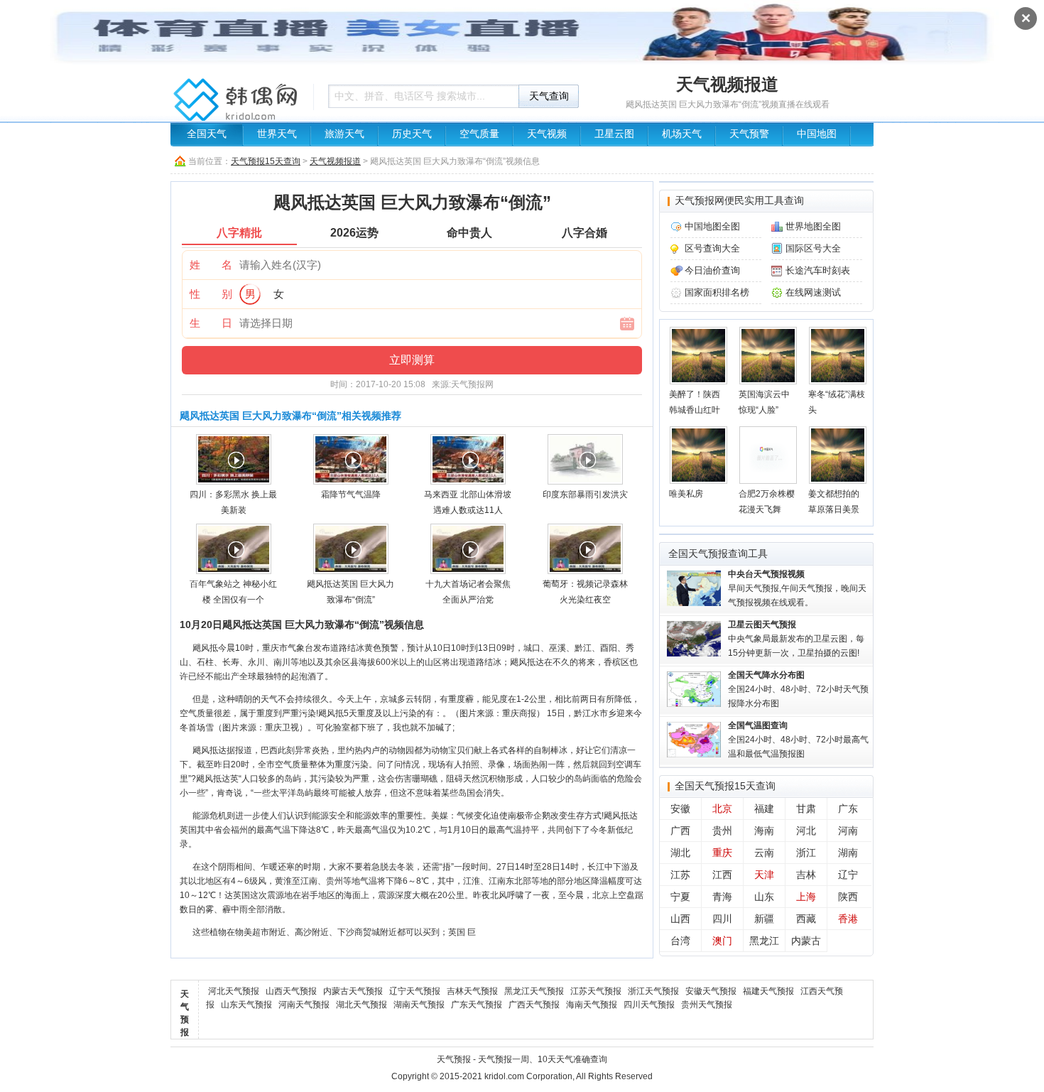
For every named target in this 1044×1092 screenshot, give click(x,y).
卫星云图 (614, 134)
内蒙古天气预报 (353, 991)
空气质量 (479, 134)
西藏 (806, 918)
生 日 (211, 323)
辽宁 (848, 874)
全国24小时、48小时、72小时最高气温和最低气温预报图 (798, 739)
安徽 (680, 808)
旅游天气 (344, 134)
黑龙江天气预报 (534, 991)
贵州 (722, 830)
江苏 (680, 874)
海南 (764, 830)
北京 (722, 808)
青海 (722, 896)
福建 (764, 808)
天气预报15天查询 (265, 161)
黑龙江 (764, 940)
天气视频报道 (335, 161)
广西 (680, 830)
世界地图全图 (813, 226)
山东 (764, 896)
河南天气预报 (304, 1005)
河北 (806, 830)
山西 (680, 918)
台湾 (680, 940)
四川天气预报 (649, 1005)
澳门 (722, 940)
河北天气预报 (233, 991)
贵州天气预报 (706, 1005)
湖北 (680, 852)
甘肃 (806, 808)
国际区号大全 (813, 248)
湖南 (848, 852)
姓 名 (211, 265)
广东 (848, 808)
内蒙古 (806, 940)
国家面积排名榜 (717, 292)
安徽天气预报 (710, 991)
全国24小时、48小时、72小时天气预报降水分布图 (798, 689)
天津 (764, 874)
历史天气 (412, 134)
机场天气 (682, 134)
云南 (764, 852)
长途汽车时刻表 (817, 270)
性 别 (211, 294)
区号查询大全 (712, 248)
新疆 (764, 918)
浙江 (806, 852)
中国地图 (817, 134)
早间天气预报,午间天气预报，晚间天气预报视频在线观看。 (797, 588)
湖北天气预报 (361, 1005)
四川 (722, 918)
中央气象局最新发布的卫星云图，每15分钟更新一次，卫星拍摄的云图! (796, 639)
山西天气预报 (291, 991)
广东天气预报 (476, 1005)
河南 (848, 830)
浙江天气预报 (653, 991)
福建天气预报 (768, 991)
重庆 (722, 852)
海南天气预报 (591, 1005)
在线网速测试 (813, 292)
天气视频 (547, 134)
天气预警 (749, 134)
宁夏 (680, 896)
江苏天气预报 (595, 991)
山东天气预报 (246, 1005)
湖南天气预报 (419, 1005)
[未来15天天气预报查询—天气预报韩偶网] (237, 103)
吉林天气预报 (472, 991)
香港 (848, 918)
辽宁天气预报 (414, 991)
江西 (722, 874)
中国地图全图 (712, 226)
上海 (806, 896)
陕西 (848, 896)
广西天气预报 (534, 1005)
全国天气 (207, 134)
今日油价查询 (712, 270)
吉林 (806, 874)
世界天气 (277, 134)
